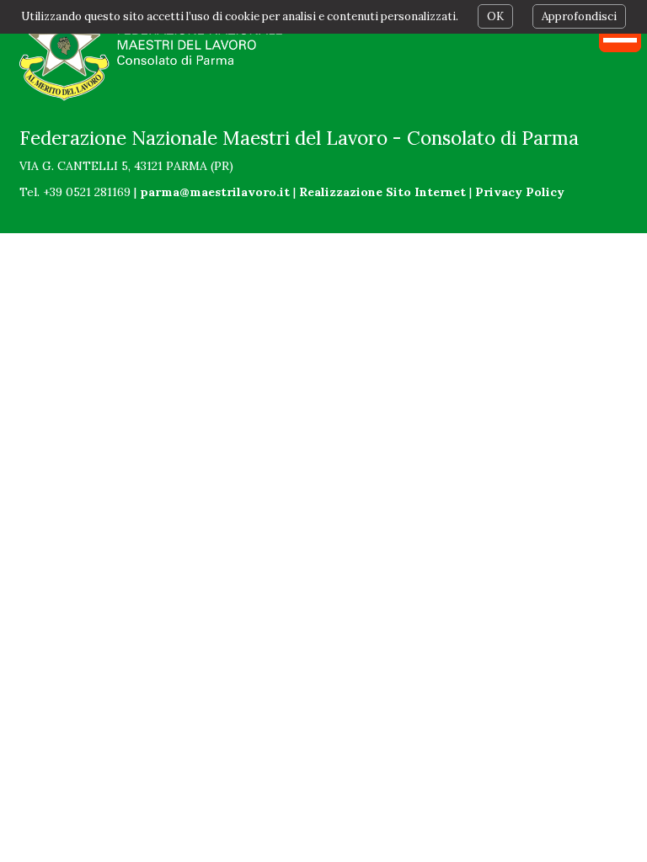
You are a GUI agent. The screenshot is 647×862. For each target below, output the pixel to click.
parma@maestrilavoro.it (215, 192)
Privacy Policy (519, 192)
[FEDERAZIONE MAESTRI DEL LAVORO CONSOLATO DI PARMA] (155, 55)
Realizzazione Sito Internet (382, 192)
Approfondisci (579, 16)
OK (495, 16)
